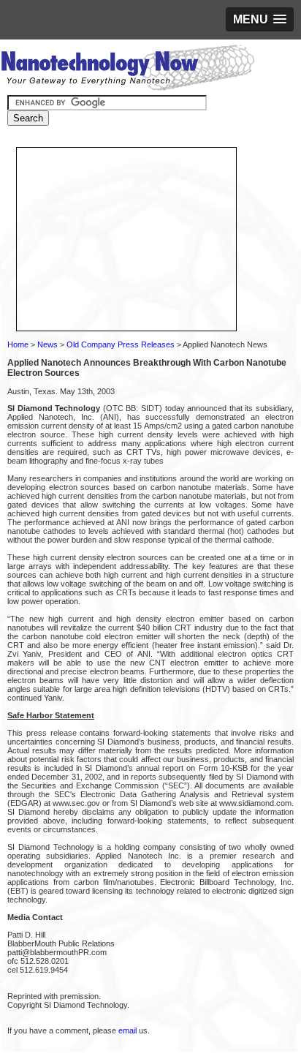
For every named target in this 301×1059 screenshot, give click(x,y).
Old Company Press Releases (120, 344)
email (127, 1030)
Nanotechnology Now (127, 69)
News (47, 344)
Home (17, 344)
